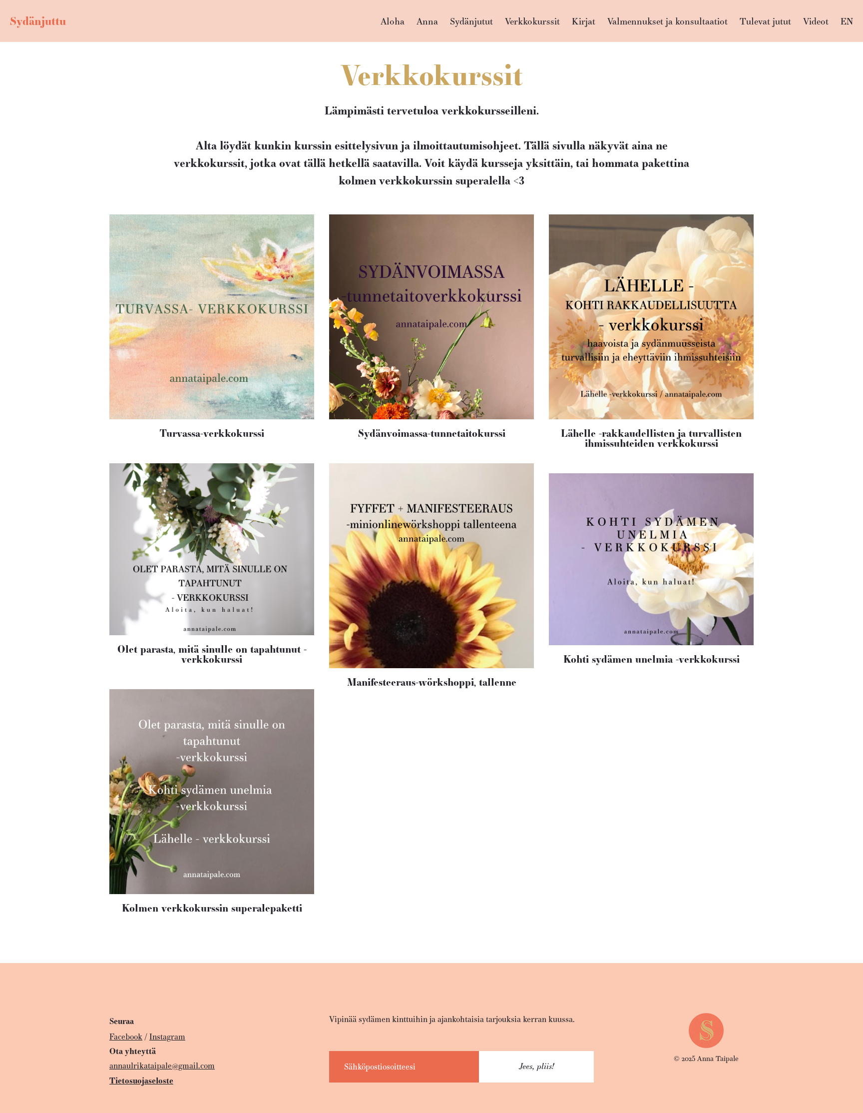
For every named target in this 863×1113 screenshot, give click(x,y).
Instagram (167, 1037)
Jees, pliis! (536, 1066)
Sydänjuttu (38, 21)
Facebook (125, 1037)
